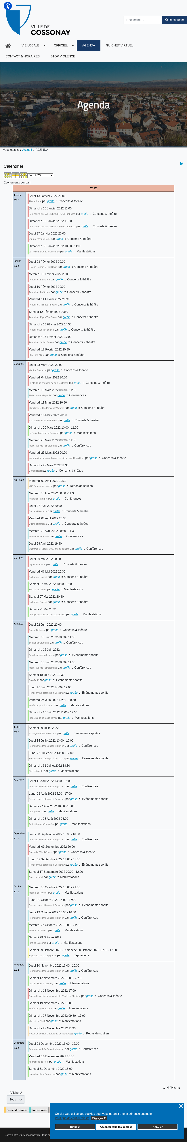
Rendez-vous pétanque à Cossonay (47, 693)
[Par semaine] (16, 175)
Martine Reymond (38, 370)
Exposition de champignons (42, 955)
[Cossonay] (39, 20)
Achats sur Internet (38, 499)
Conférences (39, 1110)
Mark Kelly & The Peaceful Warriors (46, 408)
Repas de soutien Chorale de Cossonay (49, 1033)
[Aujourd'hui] (24, 175)
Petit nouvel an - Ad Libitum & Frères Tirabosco (52, 214)
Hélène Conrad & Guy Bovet (43, 267)
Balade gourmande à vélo (42, 655)
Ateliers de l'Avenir (38, 893)
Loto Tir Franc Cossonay (41, 983)
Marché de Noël (37, 1021)
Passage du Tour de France (42, 733)
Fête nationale (36, 771)
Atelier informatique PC (40, 395)
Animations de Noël (38, 1062)
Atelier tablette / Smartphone (43, 446)
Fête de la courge (37, 943)
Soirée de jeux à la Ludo (41, 705)
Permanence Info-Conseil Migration (46, 746)
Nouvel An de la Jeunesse (42, 1074)
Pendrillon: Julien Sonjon (41, 330)
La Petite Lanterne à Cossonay (44, 251)
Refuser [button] (75, 1126)
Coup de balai (36, 877)
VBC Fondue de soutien (41, 486)
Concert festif (35, 471)
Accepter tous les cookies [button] (116, 1126)
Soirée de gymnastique (40, 1008)
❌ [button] (181, 1106)
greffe (50, 201)
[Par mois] (8, 175)
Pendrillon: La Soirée (39, 279)
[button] (8, 6)
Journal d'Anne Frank (39, 239)
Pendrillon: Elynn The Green (43, 317)
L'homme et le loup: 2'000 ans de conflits (49, 549)
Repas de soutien (17, 1110)
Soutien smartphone (39, 536)
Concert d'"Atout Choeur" (41, 852)
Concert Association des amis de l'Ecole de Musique (55, 996)
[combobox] (142, 20)
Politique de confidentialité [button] (72, 1118)
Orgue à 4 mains (37, 564)
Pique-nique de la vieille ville (43, 718)
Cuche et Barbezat (38, 511)
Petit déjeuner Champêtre (41, 824)
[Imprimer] (181, 163)
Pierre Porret (35, 201)
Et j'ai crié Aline (36, 355)
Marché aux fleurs (38, 589)
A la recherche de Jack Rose (43, 420)
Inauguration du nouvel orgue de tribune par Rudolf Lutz (57, 458)
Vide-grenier (35, 811)
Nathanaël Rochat (38, 577)
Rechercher (176, 19)
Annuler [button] (158, 1126)
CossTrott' (34, 680)
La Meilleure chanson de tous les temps (48, 383)
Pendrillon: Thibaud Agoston (43, 304)
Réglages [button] (99, 1118)
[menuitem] (8, 45)
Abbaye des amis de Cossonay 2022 (47, 614)
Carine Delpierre (37, 630)
